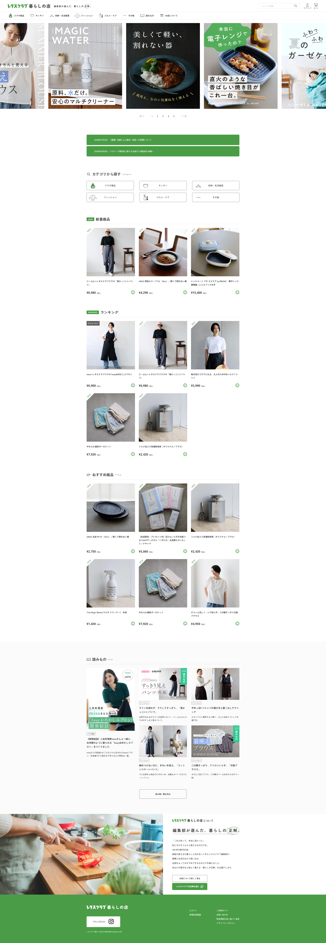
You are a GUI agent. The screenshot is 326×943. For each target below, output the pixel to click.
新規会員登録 (195, 914)
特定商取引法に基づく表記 (227, 919)
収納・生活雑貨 (215, 185)
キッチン (163, 185)
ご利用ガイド (222, 910)
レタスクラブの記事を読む (187, 886)
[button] (142, 116)
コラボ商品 (110, 185)
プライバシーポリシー (226, 923)
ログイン (193, 910)
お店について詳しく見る (189, 878)
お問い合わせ (222, 914)
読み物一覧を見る (163, 794)
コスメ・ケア (163, 197)
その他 (216, 197)
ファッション (110, 197)
